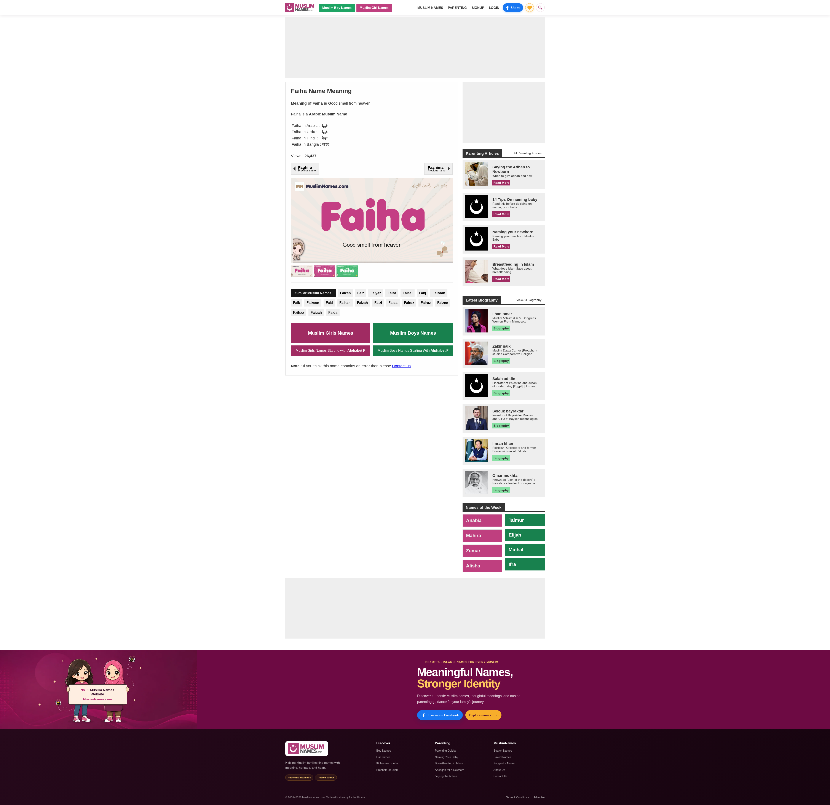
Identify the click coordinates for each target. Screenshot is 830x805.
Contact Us (500, 776)
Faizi (378, 303)
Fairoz (409, 303)
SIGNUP (478, 8)
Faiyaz (375, 293)
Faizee (442, 303)
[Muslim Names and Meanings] (300, 7)
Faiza (392, 293)
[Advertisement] (415, 47)
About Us (499, 769)
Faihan (345, 303)
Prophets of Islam (387, 769)
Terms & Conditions (517, 797)
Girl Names (383, 757)
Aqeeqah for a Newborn (449, 769)
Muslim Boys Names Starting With (413, 350)
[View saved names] (529, 7)
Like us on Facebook (443, 715)
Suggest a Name (503, 763)
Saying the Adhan (446, 776)
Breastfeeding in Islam (449, 763)
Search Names (502, 750)
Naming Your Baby (446, 757)
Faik (296, 303)
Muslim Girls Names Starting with (330, 350)
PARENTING (457, 8)
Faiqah (316, 312)
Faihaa (298, 312)
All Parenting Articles (527, 153)
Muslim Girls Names (330, 333)
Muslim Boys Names (413, 333)
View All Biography (528, 300)
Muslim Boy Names (336, 8)
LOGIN (494, 8)
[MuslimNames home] (306, 748)
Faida (332, 312)
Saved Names (502, 757)
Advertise (539, 797)
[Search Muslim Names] (540, 7)
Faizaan (439, 293)
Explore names (483, 715)
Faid (329, 303)
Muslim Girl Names (374, 8)
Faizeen (312, 303)
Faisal (407, 293)
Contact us (401, 366)
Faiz (360, 293)
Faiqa (392, 303)
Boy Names (383, 750)
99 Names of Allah (387, 763)
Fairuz (426, 303)
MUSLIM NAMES (430, 8)
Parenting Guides (445, 750)
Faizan (345, 293)
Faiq (422, 293)
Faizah (362, 303)
